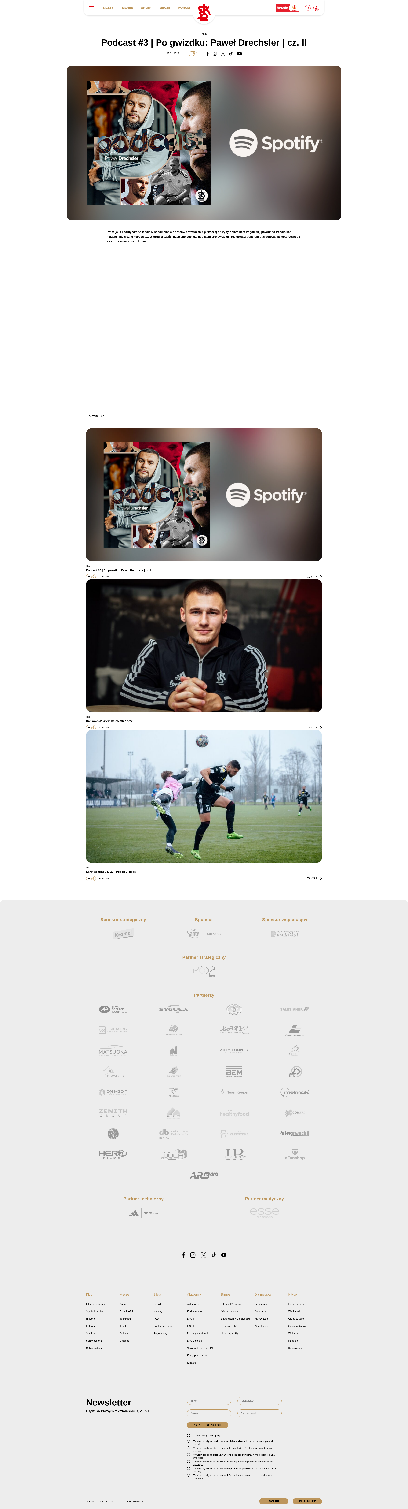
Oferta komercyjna (231, 1311)
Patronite (293, 1340)
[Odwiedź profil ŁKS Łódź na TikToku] (213, 1255)
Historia (90, 1318)
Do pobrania (262, 1311)
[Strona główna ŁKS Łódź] (204, 13)
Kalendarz (92, 1326)
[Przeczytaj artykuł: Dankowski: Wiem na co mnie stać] (204, 645)
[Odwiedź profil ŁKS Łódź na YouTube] (223, 1255)
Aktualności (126, 1311)
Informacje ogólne (96, 1304)
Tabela (123, 1326)
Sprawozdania (94, 1340)
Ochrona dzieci (94, 1348)
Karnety (157, 1311)
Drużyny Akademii (197, 1333)
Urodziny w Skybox (232, 1333)
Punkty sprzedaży (163, 1326)
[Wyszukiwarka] (308, 7)
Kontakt (191, 1362)
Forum (184, 7)
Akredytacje (261, 1318)
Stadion (90, 1333)
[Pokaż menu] (91, 7)
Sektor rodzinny (297, 1326)
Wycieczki (294, 1311)
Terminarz (125, 1318)
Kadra (123, 1304)
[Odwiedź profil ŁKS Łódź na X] (203, 1255)
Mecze (164, 7)
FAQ (156, 1318)
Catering (124, 1340)
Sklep (146, 7)
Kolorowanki (295, 1348)
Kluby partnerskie (197, 1355)
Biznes (127, 7)
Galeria (124, 1333)
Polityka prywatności (136, 1501)
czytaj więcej (198, 1444)
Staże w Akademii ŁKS (200, 1348)
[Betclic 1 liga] (287, 7)
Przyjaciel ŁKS (229, 1326)
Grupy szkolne (296, 1318)
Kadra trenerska (196, 1311)
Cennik (157, 1304)
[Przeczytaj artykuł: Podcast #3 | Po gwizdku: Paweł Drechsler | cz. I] (204, 494)
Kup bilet (307, 1501)
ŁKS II (190, 1318)
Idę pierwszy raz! (297, 1304)
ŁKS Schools (194, 1340)
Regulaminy (160, 1333)
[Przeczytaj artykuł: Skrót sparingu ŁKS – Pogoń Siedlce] (204, 796)
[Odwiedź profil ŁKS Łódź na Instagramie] (193, 1255)
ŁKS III (191, 1326)
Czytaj (312, 576)
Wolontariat (294, 1333)
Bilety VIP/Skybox (231, 1304)
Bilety (108, 7)
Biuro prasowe (263, 1304)
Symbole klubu (94, 1311)
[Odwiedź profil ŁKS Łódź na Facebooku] (183, 1255)
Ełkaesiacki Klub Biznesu (235, 1318)
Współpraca (261, 1326)
